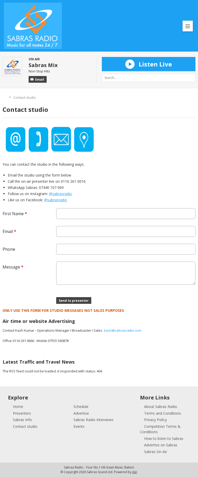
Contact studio (25, 426)
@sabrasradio (60, 193)
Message (13, 267)
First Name (15, 213)
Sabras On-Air (155, 451)
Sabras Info (22, 419)
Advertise (81, 413)
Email (39, 79)
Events (79, 426)
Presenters (22, 413)
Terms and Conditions (162, 413)
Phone (9, 249)
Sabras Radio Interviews (93, 419)
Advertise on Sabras (160, 444)
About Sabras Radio (160, 406)
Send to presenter (74, 300)
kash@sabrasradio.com (122, 330)
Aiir (134, 472)
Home (5, 97)
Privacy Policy (155, 419)
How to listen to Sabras (163, 438)
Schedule (80, 406)
